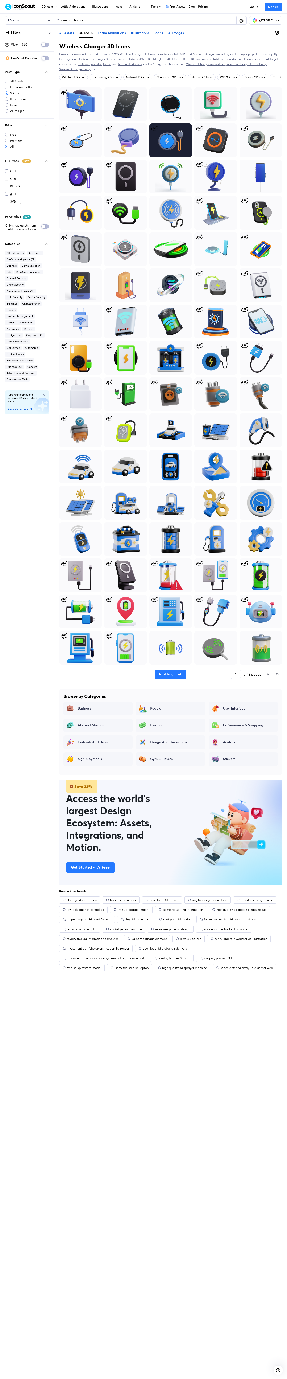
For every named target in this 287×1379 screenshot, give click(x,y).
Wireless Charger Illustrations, (246, 64)
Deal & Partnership (17, 341)
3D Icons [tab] (86, 33)
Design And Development (170, 742)
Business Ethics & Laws (20, 360)
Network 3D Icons (137, 77)
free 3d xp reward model (84, 968)
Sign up (273, 6)
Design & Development (20, 322)
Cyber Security (15, 284)
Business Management (20, 316)
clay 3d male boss (137, 919)
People (155, 708)
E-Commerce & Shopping (243, 725)
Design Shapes (15, 354)
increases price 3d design (172, 929)
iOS (9, 272)
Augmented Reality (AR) (20, 290)
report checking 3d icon (257, 900)
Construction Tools (17, 379)
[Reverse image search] (241, 20)
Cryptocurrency (31, 303)
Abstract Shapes (91, 725)
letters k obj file (190, 939)
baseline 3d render (123, 900)
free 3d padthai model (133, 910)
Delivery (28, 328)
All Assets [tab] (66, 33)
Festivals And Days (93, 742)
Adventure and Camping (21, 373)
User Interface (234, 708)
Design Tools (14, 335)
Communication (31, 265)
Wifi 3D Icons (228, 77)
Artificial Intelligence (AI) (20, 259)
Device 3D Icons (255, 77)
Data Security (14, 297)
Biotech (11, 309)
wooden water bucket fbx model (226, 929)
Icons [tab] (158, 33)
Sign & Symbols (90, 759)
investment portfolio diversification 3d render (98, 948)
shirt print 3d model (177, 919)
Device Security (36, 297)
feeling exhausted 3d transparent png (230, 919)
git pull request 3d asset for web (89, 919)
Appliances (35, 253)
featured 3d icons (129, 64)
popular (96, 64)
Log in (253, 6)
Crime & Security (16, 278)
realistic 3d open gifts (82, 929)
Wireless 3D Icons (73, 77)
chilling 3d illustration (82, 900)
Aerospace (13, 328)
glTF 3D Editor (269, 20)
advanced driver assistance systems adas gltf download (105, 958)
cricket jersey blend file (126, 929)
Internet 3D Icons (202, 77)
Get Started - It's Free (90, 867)
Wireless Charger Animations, (206, 64)
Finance (156, 725)
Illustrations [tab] (140, 33)
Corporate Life (34, 335)
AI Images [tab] (176, 33)
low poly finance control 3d (85, 910)
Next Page (167, 674)
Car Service (13, 347)
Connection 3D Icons (170, 77)
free (89, 54)
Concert (32, 366)
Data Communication (28, 272)
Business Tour (14, 366)
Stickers (229, 759)
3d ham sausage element (149, 939)
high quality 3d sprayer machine (184, 968)
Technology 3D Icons (105, 77)
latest (107, 64)
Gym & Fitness (161, 759)
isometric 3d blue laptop (132, 968)
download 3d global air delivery (165, 948)
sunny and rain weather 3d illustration (241, 939)
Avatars (229, 742)
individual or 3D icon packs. (243, 59)
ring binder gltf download (209, 900)
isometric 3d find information (183, 910)
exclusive (84, 64)
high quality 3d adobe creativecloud (241, 910)
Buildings (12, 303)
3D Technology (15, 253)
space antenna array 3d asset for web (246, 968)
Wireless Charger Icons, (75, 69)
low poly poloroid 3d (218, 958)
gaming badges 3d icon (174, 958)
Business (12, 265)
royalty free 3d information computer (92, 939)
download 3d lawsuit (164, 900)
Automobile (31, 347)
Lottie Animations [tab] (112, 33)
